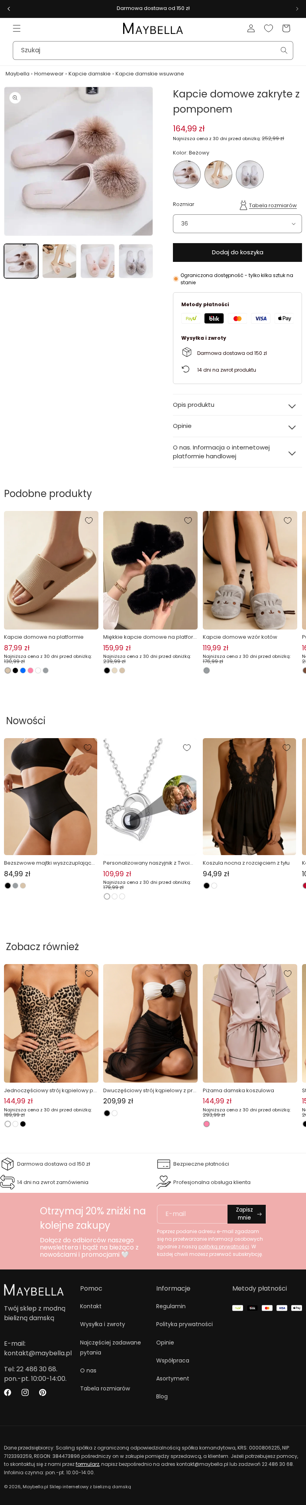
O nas (88, 1370)
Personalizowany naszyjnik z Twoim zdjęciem (149, 863)
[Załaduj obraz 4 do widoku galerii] (136, 261)
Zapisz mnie (244, 1214)
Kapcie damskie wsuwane (150, 73)
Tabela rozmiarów (273, 205)
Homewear (49, 73)
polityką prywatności (223, 1246)
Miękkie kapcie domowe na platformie (148, 637)
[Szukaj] (284, 50)
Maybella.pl (35, 1486)
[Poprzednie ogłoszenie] (9, 9)
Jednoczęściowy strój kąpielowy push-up (50, 1091)
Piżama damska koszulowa (238, 1090)
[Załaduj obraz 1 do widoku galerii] (21, 261)
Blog (162, 1396)
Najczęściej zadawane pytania (110, 1347)
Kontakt (91, 1306)
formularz (87, 1464)
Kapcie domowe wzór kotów (240, 637)
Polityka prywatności (184, 1324)
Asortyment (172, 1378)
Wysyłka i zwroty (102, 1324)
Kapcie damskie (90, 73)
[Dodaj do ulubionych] (88, 520)
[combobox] (153, 50)
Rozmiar (183, 204)
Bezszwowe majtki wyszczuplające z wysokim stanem (49, 863)
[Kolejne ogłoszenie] (297, 9)
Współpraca (172, 1360)
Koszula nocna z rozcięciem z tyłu (246, 863)
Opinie (165, 1343)
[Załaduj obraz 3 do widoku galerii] (97, 261)
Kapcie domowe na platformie (44, 637)
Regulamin (171, 1306)
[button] (17, 28)
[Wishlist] (268, 28)
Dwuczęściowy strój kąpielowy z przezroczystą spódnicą (149, 1091)
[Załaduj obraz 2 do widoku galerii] (59, 261)
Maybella (17, 73)
